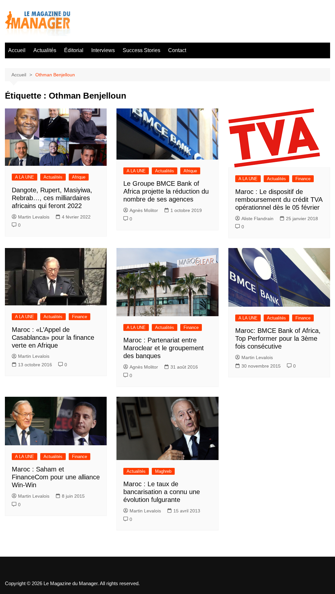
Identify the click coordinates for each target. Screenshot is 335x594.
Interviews (103, 50)
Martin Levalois (33, 217)
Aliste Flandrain (257, 218)
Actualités (44, 50)
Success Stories (141, 50)
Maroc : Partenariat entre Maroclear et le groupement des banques (163, 347)
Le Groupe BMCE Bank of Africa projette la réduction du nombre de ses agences (166, 191)
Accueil (17, 50)
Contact (177, 50)
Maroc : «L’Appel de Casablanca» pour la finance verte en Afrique (53, 337)
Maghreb (163, 471)
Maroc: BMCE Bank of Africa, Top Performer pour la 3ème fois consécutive (278, 338)
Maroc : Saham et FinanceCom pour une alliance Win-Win (56, 477)
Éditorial (73, 50)
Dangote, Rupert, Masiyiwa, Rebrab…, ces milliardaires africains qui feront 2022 (52, 197)
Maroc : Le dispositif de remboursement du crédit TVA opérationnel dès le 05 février (278, 199)
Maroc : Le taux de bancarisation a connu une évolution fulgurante (161, 491)
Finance (302, 178)
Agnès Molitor (144, 210)
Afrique (78, 177)
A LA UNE (24, 177)
